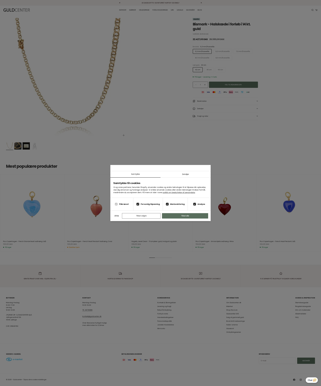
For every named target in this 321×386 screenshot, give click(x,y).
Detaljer (185, 174)
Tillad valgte (141, 216)
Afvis (116, 216)
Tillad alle (185, 216)
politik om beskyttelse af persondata (179, 192)
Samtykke (135, 174)
